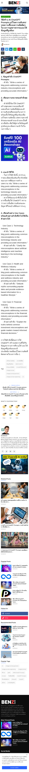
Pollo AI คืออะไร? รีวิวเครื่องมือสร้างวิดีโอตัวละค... (20, 591)
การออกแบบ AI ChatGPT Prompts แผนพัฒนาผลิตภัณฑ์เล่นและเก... (14, 551)
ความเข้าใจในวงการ (21, 367)
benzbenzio (4, 435)
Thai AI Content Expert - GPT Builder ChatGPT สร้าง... (19, 636)
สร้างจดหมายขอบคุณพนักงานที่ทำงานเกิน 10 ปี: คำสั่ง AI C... (14, 501)
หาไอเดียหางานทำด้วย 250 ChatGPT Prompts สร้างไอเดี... (20, 645)
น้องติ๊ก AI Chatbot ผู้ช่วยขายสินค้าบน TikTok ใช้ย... (20, 627)
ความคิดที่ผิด (20, 361)
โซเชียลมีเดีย (11, 676)
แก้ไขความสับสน (10, 361)
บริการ (3, 682)
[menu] (2, 2)
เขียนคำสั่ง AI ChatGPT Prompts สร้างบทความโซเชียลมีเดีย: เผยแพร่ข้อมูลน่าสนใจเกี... (14, 394)
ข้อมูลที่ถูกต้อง (10, 364)
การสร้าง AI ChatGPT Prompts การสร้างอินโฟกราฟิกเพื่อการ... (14, 526)
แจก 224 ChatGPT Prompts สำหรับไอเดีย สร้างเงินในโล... (20, 652)
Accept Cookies (14, 767)
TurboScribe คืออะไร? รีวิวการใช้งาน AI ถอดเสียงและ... (20, 574)
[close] (27, 755)
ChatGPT (21, 679)
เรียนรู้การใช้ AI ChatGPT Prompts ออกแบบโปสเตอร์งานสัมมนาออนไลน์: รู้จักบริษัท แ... (15, 388)
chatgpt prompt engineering (13, 376)
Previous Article (15, 385)
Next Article (13, 392)
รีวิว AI (3, 672)
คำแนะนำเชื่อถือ (10, 367)
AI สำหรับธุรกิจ (11, 682)
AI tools (4, 676)
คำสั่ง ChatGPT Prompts (18, 672)
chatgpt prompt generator (13, 373)
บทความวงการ (19, 364)
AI (23, 376)
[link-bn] (14, 10)
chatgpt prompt (10, 370)
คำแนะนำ (14, 679)
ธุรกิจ (9, 672)
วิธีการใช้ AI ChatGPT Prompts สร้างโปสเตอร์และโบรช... (20, 600)
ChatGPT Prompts (21, 676)
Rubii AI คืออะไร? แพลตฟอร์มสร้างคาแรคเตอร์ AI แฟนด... (20, 566)
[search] (27, 2)
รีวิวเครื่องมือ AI (5, 679)
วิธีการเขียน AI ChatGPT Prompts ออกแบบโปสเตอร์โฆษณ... (19, 583)
